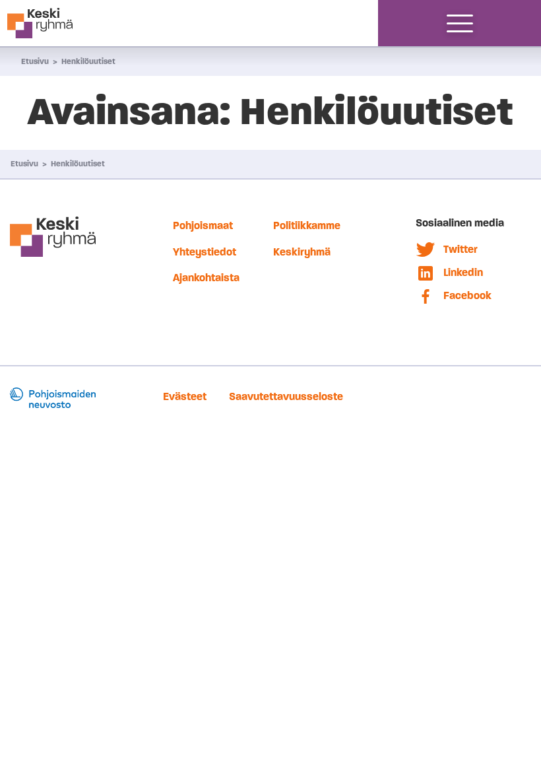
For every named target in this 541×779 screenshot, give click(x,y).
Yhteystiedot (204, 252)
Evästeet (185, 396)
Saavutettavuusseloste (286, 396)
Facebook (467, 295)
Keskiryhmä (302, 252)
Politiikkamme (306, 225)
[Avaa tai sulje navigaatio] (460, 23)
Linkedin (463, 272)
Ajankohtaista (206, 277)
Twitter (460, 249)
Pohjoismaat (203, 225)
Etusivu (35, 61)
